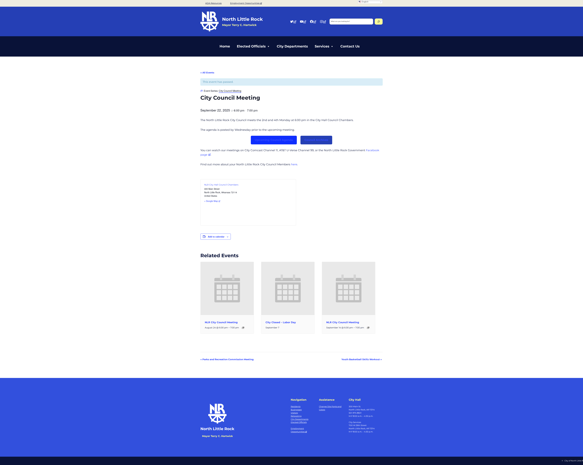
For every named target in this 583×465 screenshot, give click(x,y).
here (294, 164)
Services (322, 46)
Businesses (296, 409)
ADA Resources (213, 3)
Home (225, 46)
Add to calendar (216, 236)
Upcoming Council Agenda (274, 140)
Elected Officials (251, 46)
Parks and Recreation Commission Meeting (227, 359)
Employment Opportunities (245, 3)
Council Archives (316, 140)
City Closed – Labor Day (281, 322)
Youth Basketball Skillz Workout (361, 359)
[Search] (379, 22)
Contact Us (350, 46)
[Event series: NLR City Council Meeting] (243, 328)
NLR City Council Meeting (221, 322)
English (364, 2)
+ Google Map (211, 200)
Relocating (296, 416)
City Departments (292, 46)
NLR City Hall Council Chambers (221, 184)
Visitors (294, 413)
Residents (295, 406)
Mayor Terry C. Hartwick (217, 436)
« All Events (207, 72)
